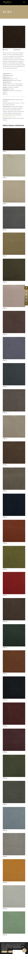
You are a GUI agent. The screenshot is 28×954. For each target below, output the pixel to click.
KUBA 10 (5, 334)
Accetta (4, 951)
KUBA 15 (5, 438)
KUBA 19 (5, 543)
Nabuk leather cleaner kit (9, 116)
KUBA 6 (4, 229)
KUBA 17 (5, 490)
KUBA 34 (5, 725)
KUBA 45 (5, 934)
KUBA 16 (5, 464)
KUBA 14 (5, 412)
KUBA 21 (5, 595)
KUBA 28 (5, 699)
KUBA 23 (5, 621)
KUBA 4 (4, 177)
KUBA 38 (5, 830)
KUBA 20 (5, 569)
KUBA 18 (5, 517)
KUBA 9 (4, 308)
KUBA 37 (5, 804)
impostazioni (4, 949)
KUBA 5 (4, 203)
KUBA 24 (5, 647)
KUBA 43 (5, 882)
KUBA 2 (4, 151)
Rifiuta (10, 951)
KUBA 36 (5, 778)
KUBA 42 (5, 856)
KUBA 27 (5, 673)
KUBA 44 (5, 908)
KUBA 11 (5, 360)
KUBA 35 (5, 752)
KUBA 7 (4, 256)
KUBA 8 (4, 282)
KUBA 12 (5, 386)
